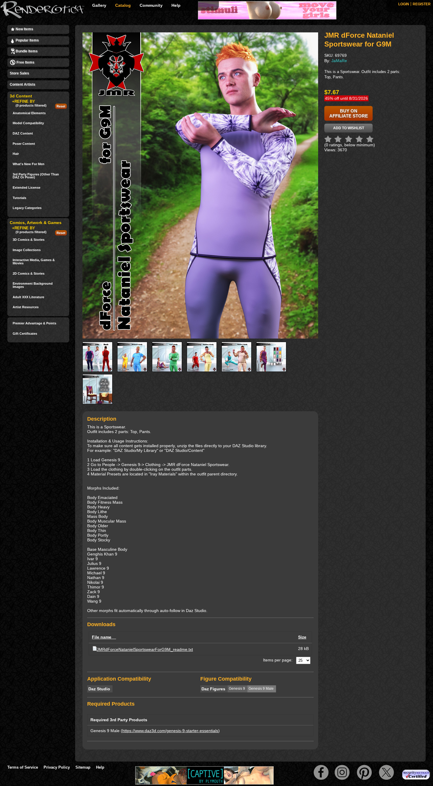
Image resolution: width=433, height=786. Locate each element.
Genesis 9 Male (105, 730)
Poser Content (24, 143)
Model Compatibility (28, 123)
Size (302, 637)
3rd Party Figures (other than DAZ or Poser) (36, 176)
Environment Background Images (33, 285)
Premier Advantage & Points (34, 323)
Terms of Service (22, 767)
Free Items (25, 62)
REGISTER (422, 4)
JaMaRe (339, 60)
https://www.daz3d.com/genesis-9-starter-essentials (170, 730)
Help (176, 5)
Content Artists (22, 84)
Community (151, 5)
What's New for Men (28, 164)
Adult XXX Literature (28, 297)
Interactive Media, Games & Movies (34, 261)
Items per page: (277, 660)
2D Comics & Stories (28, 273)
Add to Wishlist (348, 128)
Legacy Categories (27, 208)
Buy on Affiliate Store (348, 113)
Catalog (123, 5)
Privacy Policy (57, 767)
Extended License (26, 187)
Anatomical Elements (29, 113)
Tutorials (19, 198)
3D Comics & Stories (28, 239)
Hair (16, 153)
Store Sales (19, 73)
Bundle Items (26, 51)
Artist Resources (26, 307)
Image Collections (27, 250)
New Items (24, 29)
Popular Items (27, 40)
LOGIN (403, 4)
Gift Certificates (25, 333)
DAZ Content (23, 133)
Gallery (99, 5)
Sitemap (82, 767)
